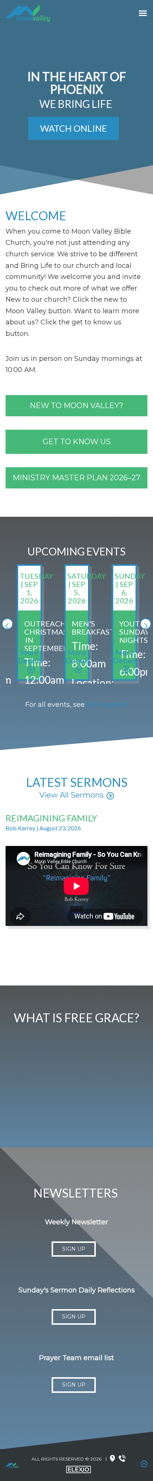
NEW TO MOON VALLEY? (76, 405)
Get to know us (77, 441)
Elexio (78, 1469)
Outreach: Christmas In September (46, 636)
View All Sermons (71, 795)
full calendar (107, 705)
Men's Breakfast (93, 627)
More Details (30, 656)
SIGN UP (73, 1249)
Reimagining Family (51, 817)
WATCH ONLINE (73, 128)
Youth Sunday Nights (134, 631)
